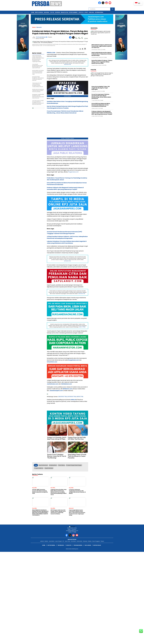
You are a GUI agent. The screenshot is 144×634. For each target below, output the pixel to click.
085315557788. (67, 64)
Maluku (90, 541)
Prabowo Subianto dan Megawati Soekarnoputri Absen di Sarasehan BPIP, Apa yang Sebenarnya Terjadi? (65, 188)
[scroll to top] (138, 631)
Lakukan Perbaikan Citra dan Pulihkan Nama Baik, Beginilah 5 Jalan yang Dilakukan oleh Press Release (67, 242)
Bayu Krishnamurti (43, 465)
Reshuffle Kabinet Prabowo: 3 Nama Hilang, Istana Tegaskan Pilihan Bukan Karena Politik (102, 62)
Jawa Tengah (58, 541)
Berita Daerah (39, 12)
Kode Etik (68, 545)
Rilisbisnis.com (67, 389)
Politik (52, 12)
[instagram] (106, 3)
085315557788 (62, 396)
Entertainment (73, 12)
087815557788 (71, 396)
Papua (102, 541)
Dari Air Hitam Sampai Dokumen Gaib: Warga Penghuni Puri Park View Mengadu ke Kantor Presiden (67, 107)
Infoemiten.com (52, 362)
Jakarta (42, 541)
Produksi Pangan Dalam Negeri (74, 465)
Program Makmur (38, 468)
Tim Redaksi (60, 545)
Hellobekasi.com (66, 384)
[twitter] (103, 3)
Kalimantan (79, 541)
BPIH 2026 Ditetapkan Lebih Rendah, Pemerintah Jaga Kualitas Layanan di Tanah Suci (102, 46)
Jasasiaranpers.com (56, 390)
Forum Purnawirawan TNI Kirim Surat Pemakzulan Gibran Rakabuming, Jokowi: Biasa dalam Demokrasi (65, 112)
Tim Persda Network (41, 37)
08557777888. (82, 327)
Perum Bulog (61, 465)
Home (32, 12)
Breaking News (53, 465)
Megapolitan (64, 12)
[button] (80, 49)
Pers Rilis (91, 12)
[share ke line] (82, 38)
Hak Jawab (88, 545)
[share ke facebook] (70, 38)
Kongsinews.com (73, 360)
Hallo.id (73, 399)
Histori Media (51, 545)
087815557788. (67, 261)
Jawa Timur (67, 541)
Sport (86, 12)
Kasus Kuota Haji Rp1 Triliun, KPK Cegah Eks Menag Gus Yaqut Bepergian (101, 88)
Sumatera (73, 541)
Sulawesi (85, 541)
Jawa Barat (51, 541)
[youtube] (110, 3)
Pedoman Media (78, 545)
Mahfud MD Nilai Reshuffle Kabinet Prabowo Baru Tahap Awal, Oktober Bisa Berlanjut (102, 54)
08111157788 (79, 396)
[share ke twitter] (73, 38)
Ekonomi (57, 12)
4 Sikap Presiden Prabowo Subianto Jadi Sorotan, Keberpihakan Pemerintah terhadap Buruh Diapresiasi (67, 237)
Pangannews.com (73, 172)
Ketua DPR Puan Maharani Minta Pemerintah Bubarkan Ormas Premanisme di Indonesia (101, 105)
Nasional (46, 12)
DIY (63, 541)
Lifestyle (81, 12)
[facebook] (99, 3)
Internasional (99, 12)
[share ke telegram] (79, 38)
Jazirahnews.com (52, 384)
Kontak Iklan (97, 545)
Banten (46, 541)
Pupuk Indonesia (49, 468)
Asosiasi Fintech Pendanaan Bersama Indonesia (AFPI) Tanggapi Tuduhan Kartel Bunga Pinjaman (64, 232)
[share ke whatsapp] (76, 38)
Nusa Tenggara (96, 541)
